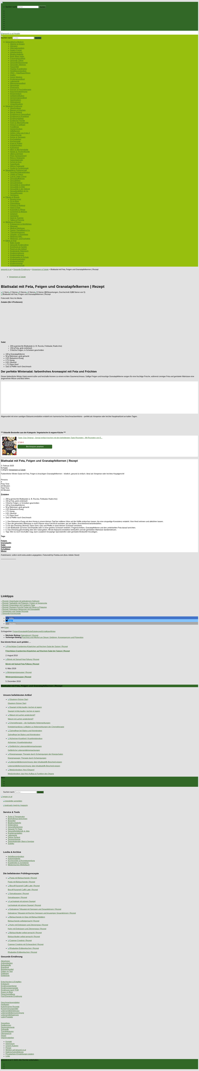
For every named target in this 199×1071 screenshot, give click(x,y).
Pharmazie (14, 87)
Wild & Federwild (17, 166)
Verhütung (14, 195)
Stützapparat (15, 102)
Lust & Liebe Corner (18, 176)
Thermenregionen (17, 232)
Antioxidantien (7, 963)
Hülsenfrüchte (16, 135)
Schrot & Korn (16, 162)
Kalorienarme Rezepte (10, 1007)
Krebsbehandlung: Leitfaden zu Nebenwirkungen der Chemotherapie (36, 727)
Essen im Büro (7, 992)
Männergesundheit (17, 83)
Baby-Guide (15, 243)
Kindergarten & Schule (19, 257)
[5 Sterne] (39, 292)
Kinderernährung (17, 253)
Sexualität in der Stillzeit (20, 189)
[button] (10, 618)
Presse (8, 1048)
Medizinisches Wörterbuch (18, 865)
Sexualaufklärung (17, 179)
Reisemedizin (15, 94)
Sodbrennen (6, 1025)
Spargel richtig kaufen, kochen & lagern (24, 711)
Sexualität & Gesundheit (20, 185)
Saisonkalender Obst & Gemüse (21, 841)
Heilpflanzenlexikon (18, 71)
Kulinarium (14, 147)
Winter (4, 551)
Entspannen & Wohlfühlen (21, 224)
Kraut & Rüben (16, 143)
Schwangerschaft (17, 266)
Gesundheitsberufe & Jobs (18, 831)
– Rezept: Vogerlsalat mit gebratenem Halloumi (20, 601)
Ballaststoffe (6, 965)
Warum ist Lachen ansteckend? (20, 719)
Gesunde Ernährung (14, 15)
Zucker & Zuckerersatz (19, 168)
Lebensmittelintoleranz (10, 1011)
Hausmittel (14, 67)
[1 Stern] (5, 292)
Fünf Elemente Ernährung (11, 996)
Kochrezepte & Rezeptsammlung (21, 861)
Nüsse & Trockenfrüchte (20, 152)
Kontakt (9, 1042)
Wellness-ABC (16, 237)
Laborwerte (14, 81)
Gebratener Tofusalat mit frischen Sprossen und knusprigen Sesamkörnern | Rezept (42, 913)
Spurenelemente (8, 1027)
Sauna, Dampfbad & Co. (20, 230)
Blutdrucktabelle (16, 54)
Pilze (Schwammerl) (18, 156)
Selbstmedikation (17, 96)
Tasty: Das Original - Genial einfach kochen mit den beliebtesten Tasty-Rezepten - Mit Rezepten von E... (60, 438)
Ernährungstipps (17, 119)
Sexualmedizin (16, 183)
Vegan (3, 1036)
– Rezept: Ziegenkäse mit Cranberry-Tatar (18, 605)
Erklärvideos (13, 825)
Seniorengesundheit (18, 98)
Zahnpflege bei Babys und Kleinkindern (24, 735)
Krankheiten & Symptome (18, 863)
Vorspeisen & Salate (40, 269)
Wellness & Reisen (13, 25)
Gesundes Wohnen (18, 65)
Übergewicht (6, 1034)
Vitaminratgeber (7, 1038)
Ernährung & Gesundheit (20, 114)
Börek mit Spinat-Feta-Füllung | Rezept (22, 664)
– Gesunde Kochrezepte (11, 613)
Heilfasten (5, 1005)
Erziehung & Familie (18, 247)
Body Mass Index (17, 56)
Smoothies (5, 1023)
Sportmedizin (15, 100)
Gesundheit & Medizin (15, 13)
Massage (14, 226)
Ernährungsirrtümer (9, 986)
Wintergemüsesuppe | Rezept (18, 677)
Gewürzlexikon (16, 129)
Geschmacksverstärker (10, 1002)
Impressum (10, 1044)
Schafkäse (5, 549)
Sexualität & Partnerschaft (16, 21)
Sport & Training (16, 218)
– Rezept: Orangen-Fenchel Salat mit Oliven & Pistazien (24, 607)
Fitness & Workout (17, 205)
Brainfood (5, 967)
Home (8, 11)
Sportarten (14, 216)
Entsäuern (5, 984)
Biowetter (12, 821)
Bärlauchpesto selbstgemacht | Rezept (23, 921)
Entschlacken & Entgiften (11, 982)
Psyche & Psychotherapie (20, 90)
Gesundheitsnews (15, 827)
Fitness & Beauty (12, 23)
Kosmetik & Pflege (17, 210)
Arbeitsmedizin (16, 52)
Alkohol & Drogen (17, 44)
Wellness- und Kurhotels (20, 239)
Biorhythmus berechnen (17, 819)
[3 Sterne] (21, 292)
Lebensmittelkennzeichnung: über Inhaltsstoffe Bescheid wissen (34, 766)
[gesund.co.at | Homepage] (7, 3)
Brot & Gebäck (16, 112)
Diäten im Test (7, 971)
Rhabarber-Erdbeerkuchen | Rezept (22, 952)
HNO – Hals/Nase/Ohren (20, 73)
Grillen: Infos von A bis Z (20, 133)
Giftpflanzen (15, 131)
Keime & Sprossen (17, 137)
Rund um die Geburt (18, 249)
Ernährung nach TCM (10, 990)
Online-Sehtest (14, 837)
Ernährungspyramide (9, 988)
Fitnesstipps (15, 203)
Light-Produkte (7, 1017)
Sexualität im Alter (17, 187)
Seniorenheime (14, 839)
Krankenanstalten (15, 833)
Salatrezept (6, 547)
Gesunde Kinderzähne (19, 245)
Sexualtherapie (16, 193)
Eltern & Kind (11, 28)
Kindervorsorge (16, 263)
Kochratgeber (15, 139)
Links (8, 1056)
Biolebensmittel (7, 969)
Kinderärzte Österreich (19, 251)
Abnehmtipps (15, 108)
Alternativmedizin (17, 48)
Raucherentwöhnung (18, 92)
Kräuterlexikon (16, 145)
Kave (5, 468)
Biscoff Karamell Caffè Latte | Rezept (23, 890)
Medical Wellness (17, 228)
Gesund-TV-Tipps (15, 829)
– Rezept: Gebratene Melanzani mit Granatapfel (20, 609)
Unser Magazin (12, 19)
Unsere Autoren (12, 1046)
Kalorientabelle (14, 859)
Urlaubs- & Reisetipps (19, 234)
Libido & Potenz (16, 174)
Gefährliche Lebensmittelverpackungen (24, 750)
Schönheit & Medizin (18, 212)
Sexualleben (15, 181)
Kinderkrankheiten (17, 259)
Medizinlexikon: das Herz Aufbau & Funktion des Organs (31, 774)
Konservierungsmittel (9, 1009)
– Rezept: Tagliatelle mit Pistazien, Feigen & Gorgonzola (24, 603)
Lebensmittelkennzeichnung (12, 1013)
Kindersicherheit (16, 261)
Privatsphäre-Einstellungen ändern (20, 1054)
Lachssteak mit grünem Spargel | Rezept (24, 905)
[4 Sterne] (30, 292)
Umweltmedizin (16, 104)
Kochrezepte (15, 141)
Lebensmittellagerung (10, 1015)
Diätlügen (5, 973)
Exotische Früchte (17, 121)
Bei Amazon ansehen (35, 447)
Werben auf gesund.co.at (16, 1050)
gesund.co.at (6, 269)
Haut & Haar (15, 208)
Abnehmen (5, 961)
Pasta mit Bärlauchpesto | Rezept (21, 882)
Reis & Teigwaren (17, 158)
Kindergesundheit (17, 79)
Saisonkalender (16, 160)
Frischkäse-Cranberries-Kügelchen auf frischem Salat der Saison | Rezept (38, 651)
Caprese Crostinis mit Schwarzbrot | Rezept (25, 944)
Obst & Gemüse (16, 154)
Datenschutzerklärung (14, 1052)
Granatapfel (6, 543)
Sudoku (11, 844)
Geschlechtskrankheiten (20, 172)
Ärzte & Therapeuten (16, 817)
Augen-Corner (16, 50)
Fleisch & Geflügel (17, 125)
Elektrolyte (5, 976)
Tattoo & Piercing (17, 220)
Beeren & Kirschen (18, 110)
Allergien (14, 46)
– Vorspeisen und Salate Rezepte (14, 611)
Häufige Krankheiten (18, 69)
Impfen (13, 75)
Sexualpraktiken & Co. (19, 191)
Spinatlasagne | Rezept (17, 897)
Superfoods (15, 164)
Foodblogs (14, 127)
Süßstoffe (5, 1029)
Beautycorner (15, 199)
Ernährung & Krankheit (19, 116)
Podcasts (9, 30)
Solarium (14, 214)
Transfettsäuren (7, 1031)
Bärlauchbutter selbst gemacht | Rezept (24, 937)
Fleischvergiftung (8, 994)
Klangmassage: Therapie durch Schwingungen (27, 758)
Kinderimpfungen (17, 255)
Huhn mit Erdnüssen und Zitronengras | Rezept (27, 929)
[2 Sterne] (13, 292)
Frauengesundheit (17, 58)
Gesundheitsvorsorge (19, 63)
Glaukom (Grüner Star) (17, 703)
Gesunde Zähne (16, 61)
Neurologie (14, 85)
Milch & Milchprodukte (19, 150)
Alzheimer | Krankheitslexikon (20, 742)
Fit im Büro (14, 201)
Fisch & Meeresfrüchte (19, 123)
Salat (3, 545)
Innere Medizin (16, 77)
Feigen (4, 541)
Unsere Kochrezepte (14, 17)
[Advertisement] (70, 321)
